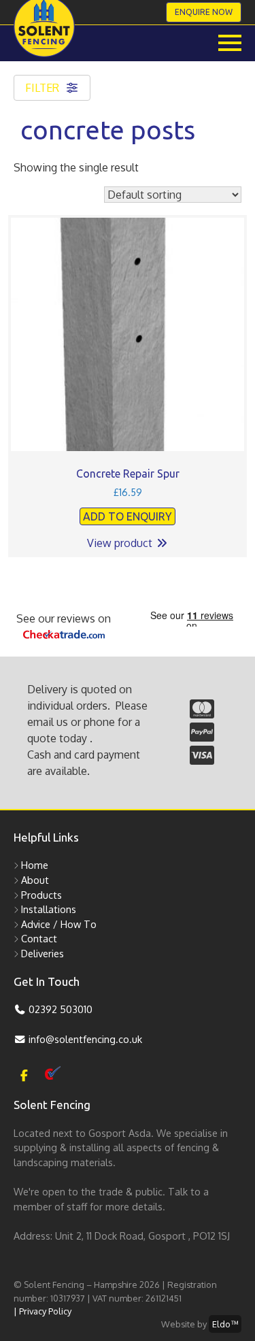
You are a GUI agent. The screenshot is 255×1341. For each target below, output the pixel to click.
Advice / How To (59, 924)
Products (41, 895)
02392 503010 (59, 1009)
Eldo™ (225, 1324)
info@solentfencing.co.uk (84, 1039)
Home (34, 865)
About (35, 880)
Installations (48, 909)
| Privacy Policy (42, 1311)
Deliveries (42, 953)
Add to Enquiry (127, 516)
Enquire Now (204, 11)
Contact (39, 938)
